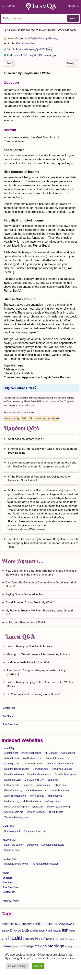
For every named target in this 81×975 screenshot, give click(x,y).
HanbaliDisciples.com (16, 863)
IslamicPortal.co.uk (61, 790)
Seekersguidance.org (48, 38)
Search (73, 18)
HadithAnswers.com (36, 790)
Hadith (38, 418)
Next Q (72, 63)
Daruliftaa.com (40, 769)
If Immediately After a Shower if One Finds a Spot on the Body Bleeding (42, 450)
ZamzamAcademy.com (16, 817)
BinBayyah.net (12, 831)
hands (50, 938)
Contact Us (9, 708)
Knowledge (26, 946)
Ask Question (10, 724)
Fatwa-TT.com (11, 785)
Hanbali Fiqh (9, 859)
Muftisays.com (52, 801)
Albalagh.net (11, 753)
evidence (34, 931)
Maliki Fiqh (8, 826)
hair (27, 938)
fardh (42, 930)
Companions (66, 924)
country (5, 931)
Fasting (57, 930)
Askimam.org (68, 753)
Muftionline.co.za (32, 801)
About (6, 873)
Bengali (25, 56)
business (27, 924)
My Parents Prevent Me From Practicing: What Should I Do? (40, 612)
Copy (50, 49)
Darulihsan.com (12, 779)
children (50, 924)
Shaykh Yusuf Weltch (26, 43)
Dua (25, 930)
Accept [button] (38, 966)
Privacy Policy (11, 900)
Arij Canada (51, 753)
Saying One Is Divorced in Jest (25, 594)
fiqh (30, 418)
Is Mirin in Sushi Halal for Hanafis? (28, 662)
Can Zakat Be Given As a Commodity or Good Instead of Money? (41, 584)
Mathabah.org (11, 801)
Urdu (54, 56)
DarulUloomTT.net (34, 779)
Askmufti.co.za (12, 758)
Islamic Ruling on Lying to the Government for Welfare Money (40, 684)
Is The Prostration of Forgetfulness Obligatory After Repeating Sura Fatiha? (39, 478)
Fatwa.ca (27, 785)
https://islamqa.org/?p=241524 (32, 49)
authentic (8, 924)
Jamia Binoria (36, 795)
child (39, 924)
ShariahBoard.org (13, 812)
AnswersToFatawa (31, 753)
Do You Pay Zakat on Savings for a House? (34, 694)
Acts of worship (11, 418)
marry (68, 946)
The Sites (8, 716)
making (40, 946)
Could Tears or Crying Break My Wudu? (30, 602)
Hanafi (40, 939)
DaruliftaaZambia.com (39, 774)
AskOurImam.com (32, 758)
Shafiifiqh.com (11, 850)
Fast (48, 930)
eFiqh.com (53, 779)
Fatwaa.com (59, 785)
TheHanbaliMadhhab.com (45, 863)
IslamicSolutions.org (15, 795)
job (15, 946)
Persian (47, 56)
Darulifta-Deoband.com (16, 769)
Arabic (18, 56)
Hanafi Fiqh (29, 38)
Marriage (56, 946)
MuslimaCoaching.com (16, 806)
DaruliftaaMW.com (14, 774)
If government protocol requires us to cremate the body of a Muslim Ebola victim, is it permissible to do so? (41, 464)
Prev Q (9, 63)
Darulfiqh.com (11, 763)
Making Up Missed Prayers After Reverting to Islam (38, 654)
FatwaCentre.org (13, 790)
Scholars (8, 877)
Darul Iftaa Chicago (62, 769)
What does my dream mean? (25, 438)
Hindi (40, 56)
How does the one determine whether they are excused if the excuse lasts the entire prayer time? (41, 572)
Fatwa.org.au (43, 785)
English (32, 56)
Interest (55, 418)
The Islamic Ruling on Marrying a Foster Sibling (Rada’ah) (36, 672)
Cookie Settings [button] (17, 966)
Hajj (32, 939)
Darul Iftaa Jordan (13, 844)
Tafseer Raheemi (36, 812)
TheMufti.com (56, 812)
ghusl (4, 939)
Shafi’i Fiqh (9, 840)
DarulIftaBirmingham (65, 774)
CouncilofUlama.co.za (57, 758)
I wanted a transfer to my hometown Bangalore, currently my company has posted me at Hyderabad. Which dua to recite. (42, 542)
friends (72, 931)
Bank (24, 418)
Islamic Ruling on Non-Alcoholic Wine (30, 646)
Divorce (15, 930)
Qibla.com (37, 806)
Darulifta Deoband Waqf (60, 763)
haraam (61, 938)
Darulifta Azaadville (33, 763)
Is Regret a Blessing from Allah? (25, 622)
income (46, 418)
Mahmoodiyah (55, 795)
